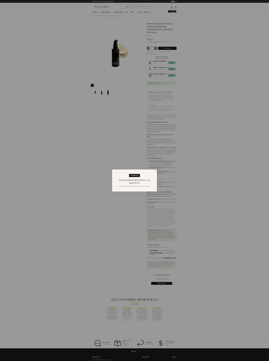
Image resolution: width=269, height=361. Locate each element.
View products (134, 175)
